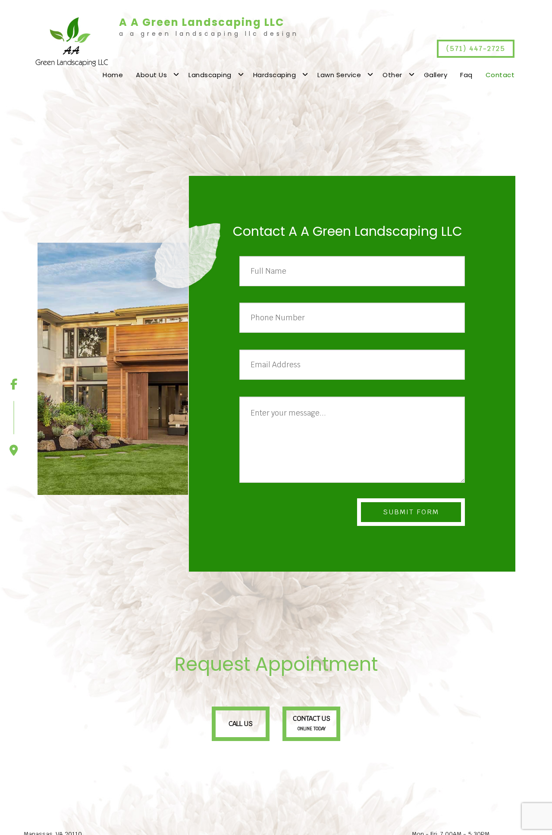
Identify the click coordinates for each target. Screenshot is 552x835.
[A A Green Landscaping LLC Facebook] (14, 384)
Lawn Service (339, 74)
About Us (151, 74)
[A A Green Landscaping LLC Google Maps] (14, 428)
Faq (466, 74)
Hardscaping (274, 74)
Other (392, 74)
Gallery (436, 74)
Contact (500, 74)
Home (113, 74)
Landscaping (210, 74)
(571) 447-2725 (475, 48)
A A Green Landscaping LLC (201, 22)
